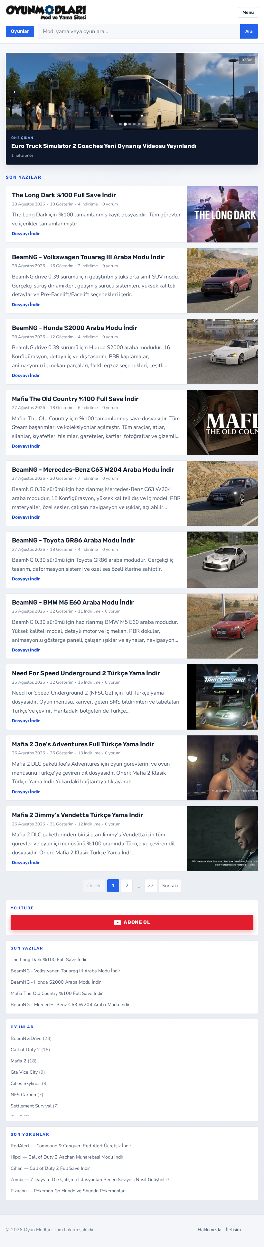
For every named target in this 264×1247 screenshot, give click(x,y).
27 (151, 885)
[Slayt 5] (139, 124)
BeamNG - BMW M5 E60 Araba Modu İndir (73, 602)
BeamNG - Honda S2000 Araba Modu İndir (56, 982)
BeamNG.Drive (31, 1038)
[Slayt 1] (120, 124)
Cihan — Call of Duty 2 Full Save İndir (50, 1168)
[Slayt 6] (143, 124)
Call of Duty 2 (30, 1049)
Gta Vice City (28, 1072)
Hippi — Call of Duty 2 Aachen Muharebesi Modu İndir (67, 1157)
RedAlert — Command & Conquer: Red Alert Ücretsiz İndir (71, 1145)
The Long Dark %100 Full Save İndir (49, 959)
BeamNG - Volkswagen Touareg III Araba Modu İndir (65, 971)
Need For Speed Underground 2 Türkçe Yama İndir (86, 673)
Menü (248, 12)
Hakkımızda (210, 1229)
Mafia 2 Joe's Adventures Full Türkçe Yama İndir (83, 744)
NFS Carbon (27, 1094)
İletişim (233, 1229)
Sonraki (170, 885)
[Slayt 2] (125, 124)
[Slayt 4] (134, 124)
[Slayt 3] (129, 124)
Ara (249, 31)
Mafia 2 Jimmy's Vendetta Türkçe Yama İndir (77, 815)
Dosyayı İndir (26, 233)
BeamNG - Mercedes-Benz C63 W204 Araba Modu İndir (70, 1004)
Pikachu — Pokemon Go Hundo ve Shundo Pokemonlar (68, 1191)
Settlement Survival (35, 1106)
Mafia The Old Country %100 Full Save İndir (57, 993)
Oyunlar (20, 31)
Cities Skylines (29, 1083)
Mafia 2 (24, 1061)
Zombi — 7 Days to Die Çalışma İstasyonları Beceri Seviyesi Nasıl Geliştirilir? (90, 1179)
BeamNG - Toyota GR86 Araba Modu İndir (73, 540)
